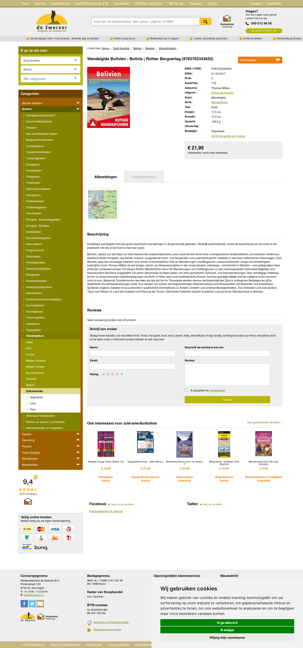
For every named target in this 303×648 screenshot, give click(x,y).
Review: (190, 360)
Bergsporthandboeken (39, 140)
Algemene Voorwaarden (65, 644)
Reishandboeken (36, 281)
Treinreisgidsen (35, 317)
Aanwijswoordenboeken (40, 115)
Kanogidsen (33, 195)
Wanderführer (219, 102)
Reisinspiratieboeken (39, 287)
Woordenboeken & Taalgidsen (44, 428)
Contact (212, 3)
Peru (33, 409)
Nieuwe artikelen (32, 103)
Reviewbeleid (143, 644)
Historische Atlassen (38, 189)
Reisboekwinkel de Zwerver (106, 511)
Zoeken (205, 21)
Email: (94, 360)
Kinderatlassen (35, 201)
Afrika (29, 342)
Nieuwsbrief (121, 3)
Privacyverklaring (118, 644)
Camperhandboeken (38, 152)
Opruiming (28, 440)
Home (25, 3)
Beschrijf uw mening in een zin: (204, 347)
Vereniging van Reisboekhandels (111, 622)
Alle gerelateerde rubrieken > (264, 422)
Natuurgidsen (34, 244)
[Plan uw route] (40, 603)
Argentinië (36, 397)
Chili (33, 403)
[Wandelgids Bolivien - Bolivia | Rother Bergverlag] (108, 97)
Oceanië (31, 379)
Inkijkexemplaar (144, 176)
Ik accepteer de (208, 390)
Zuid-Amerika (34, 391)
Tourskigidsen (34, 311)
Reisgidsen (33, 274)
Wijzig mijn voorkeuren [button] (227, 637)
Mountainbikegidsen (38, 238)
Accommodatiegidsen (39, 121)
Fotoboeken (33, 182)
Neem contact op (265, 31)
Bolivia (137, 48)
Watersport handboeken (40, 415)
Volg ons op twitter (212, 504)
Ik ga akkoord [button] (227, 622)
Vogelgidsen (33, 330)
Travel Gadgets (31, 452)
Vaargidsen (33, 323)
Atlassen (31, 127)
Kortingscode (94, 644)
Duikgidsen (33, 164)
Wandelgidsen (35, 336)
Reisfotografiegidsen (38, 268)
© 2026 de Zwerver (33, 644)
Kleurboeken (34, 213)
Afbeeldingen (105, 176)
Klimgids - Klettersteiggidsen (43, 219)
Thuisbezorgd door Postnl (107, 629)
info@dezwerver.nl (33, 594)
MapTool (40, 3)
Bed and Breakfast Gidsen (42, 134)
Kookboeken (33, 231)
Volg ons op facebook (122, 504)
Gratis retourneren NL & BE (92, 3)
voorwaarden (218, 390)
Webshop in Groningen (149, 3)
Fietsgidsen (33, 176)
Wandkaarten (30, 458)
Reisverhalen (34, 293)
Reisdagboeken (35, 262)
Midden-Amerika (36, 360)
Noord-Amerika (35, 373)
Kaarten (26, 434)
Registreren (275, 3)
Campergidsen (35, 146)
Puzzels (26, 446)
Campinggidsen (35, 158)
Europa (30, 354)
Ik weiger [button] (227, 630)
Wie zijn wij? (176, 3)
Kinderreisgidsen (36, 207)
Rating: (94, 374)
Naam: (94, 347)
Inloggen (256, 3)
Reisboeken (33, 256)
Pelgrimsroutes (35, 250)
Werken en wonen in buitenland (45, 422)
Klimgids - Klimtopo (37, 225)
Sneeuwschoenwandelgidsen (44, 299)
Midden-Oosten (35, 366)
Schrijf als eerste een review (228, 136)
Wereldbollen (30, 465)
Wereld (30, 385)
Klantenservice (60, 3)
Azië (28, 348)
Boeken (27, 109)
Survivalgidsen (35, 305)
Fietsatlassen (34, 170)
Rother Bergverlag (222, 92)
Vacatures (196, 3)
